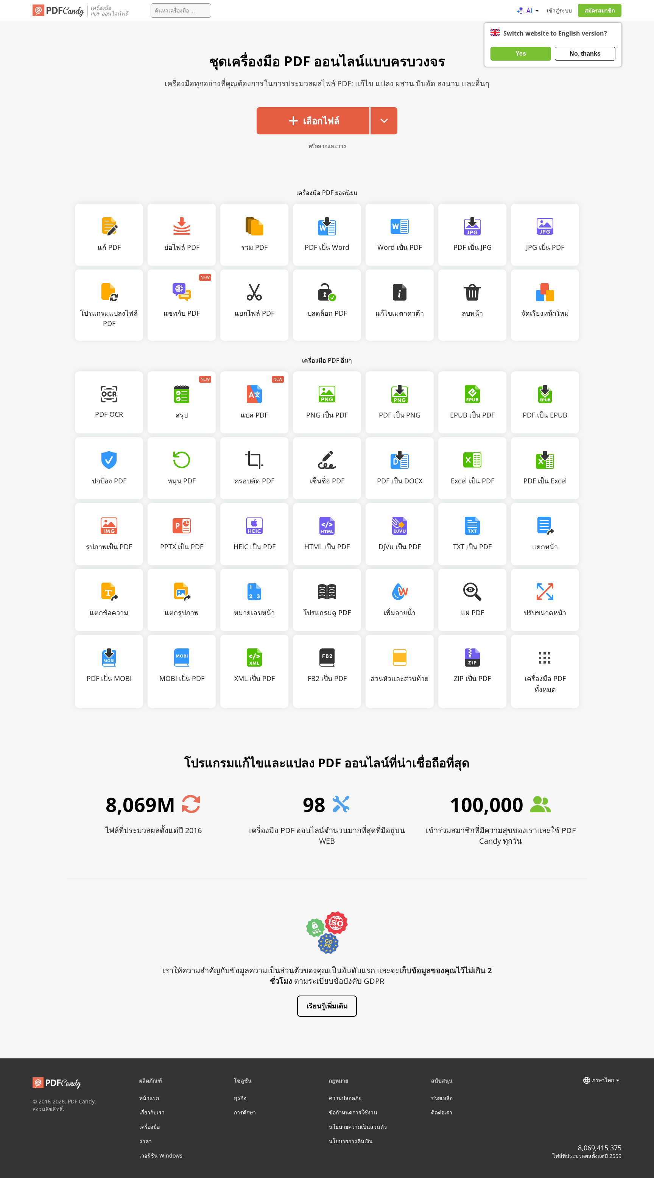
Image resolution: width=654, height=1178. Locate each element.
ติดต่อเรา (441, 1112)
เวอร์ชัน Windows (160, 1155)
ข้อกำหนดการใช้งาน (353, 1112)
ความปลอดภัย (345, 1098)
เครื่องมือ (149, 1126)
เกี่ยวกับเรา (152, 1112)
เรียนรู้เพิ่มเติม (327, 1005)
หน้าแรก (149, 1098)
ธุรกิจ (240, 1098)
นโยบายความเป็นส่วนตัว (358, 1126)
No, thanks (585, 53)
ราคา (145, 1141)
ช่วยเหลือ (442, 1098)
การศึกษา (245, 1112)
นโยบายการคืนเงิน (351, 1141)
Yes (520, 53)
